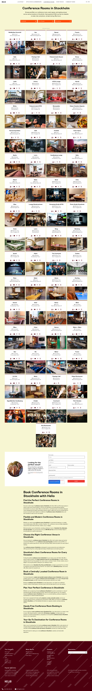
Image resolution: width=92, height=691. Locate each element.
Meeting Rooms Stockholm (10, 670)
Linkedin (49, 664)
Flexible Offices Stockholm (31, 675)
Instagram (49, 661)
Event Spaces (60, 1)
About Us (7, 651)
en (89, 1)
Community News (70, 1)
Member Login (8, 660)
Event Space (28, 655)
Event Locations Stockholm (11, 673)
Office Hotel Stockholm (52, 673)
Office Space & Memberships (34, 1)
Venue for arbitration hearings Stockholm (77, 670)
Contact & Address (9, 653)
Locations (20, 1)
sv (86, 1)
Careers (6, 659)
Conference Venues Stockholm (11, 672)
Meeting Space (29, 651)
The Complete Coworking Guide (32, 672)
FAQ (6, 657)
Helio (4, 2)
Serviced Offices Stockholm (32, 673)
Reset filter (46, 24)
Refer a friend (8, 662)
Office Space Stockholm (52, 670)
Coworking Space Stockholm (32, 670)
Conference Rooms (49, 1)
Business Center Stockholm (53, 675)
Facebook (49, 663)
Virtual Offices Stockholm (73, 672)
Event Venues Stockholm (10, 675)
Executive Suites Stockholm (53, 672)
